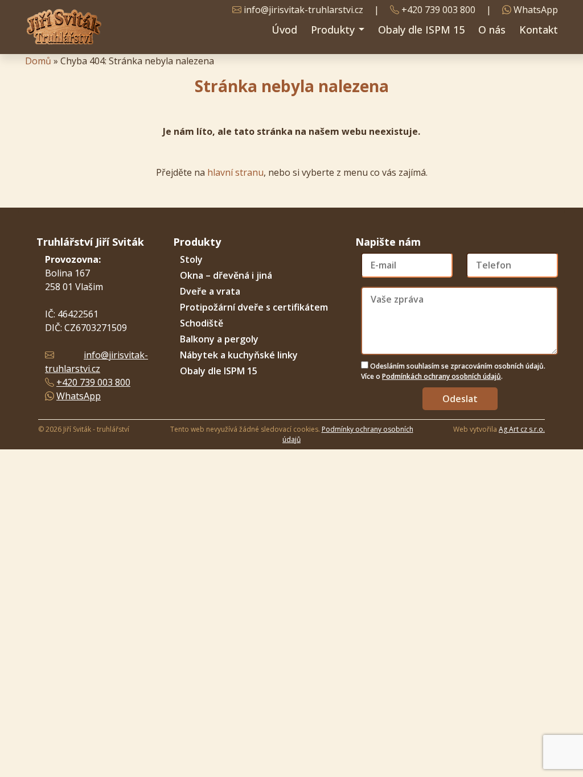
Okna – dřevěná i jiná (226, 275)
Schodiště (201, 323)
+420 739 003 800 (438, 9)
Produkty (334, 29)
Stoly (191, 259)
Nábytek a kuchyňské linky (239, 355)
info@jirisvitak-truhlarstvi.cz (303, 9)
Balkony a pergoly (219, 339)
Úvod (284, 29)
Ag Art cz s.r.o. (522, 429)
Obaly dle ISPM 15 (421, 29)
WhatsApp (536, 9)
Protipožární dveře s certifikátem (254, 307)
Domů (38, 61)
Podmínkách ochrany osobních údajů (441, 376)
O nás (492, 29)
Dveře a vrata (210, 291)
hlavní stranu (235, 172)
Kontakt (538, 29)
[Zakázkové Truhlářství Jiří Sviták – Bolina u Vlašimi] (63, 27)
